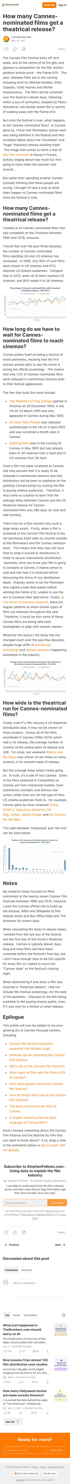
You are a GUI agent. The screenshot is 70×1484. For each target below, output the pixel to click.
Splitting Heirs (19, 443)
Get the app (49, 1473)
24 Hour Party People (24, 422)
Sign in (62, 5)
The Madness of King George (30, 401)
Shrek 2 (8, 810)
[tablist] (18, 1270)
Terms (43, 1466)
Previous (14, 1244)
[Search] (63, 1315)
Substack (20, 1479)
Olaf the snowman (16, 155)
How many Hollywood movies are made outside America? (25, 1393)
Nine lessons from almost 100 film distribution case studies (25, 1362)
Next (58, 1244)
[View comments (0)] (15, 49)
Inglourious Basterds (30, 810)
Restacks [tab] (26, 1270)
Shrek (54, 805)
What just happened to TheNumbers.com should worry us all (22, 1329)
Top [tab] (7, 1315)
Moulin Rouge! (32, 814)
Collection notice (56, 1466)
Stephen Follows (21, 37)
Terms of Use (52, 1211)
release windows (38, 650)
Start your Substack (28, 1473)
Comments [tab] (11, 1270)
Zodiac (15, 814)
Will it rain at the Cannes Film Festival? (37, 1066)
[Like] (6, 49)
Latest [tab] (16, 1315)
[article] (35, 1338)
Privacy (34, 1466)
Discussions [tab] (30, 1315)
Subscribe (49, 5)
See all (10, 1421)
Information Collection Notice (37, 1214)
